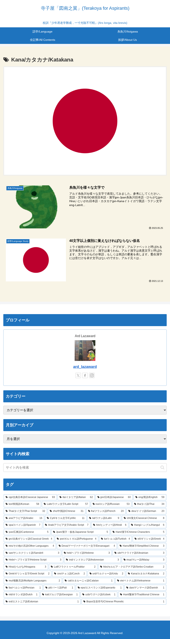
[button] (162, 467)
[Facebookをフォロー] (85, 375)
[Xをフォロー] (78, 375)
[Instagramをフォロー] (92, 375)
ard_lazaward (85, 367)
